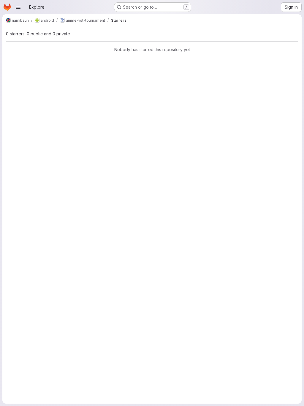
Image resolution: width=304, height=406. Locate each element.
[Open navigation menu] (18, 7)
